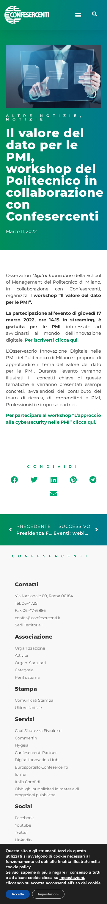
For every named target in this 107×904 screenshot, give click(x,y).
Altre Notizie (43, 115)
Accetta (18, 894)
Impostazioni (48, 894)
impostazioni (71, 877)
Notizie (26, 119)
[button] (78, 15)
